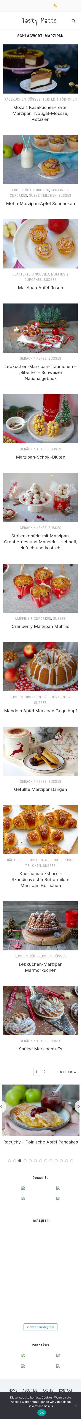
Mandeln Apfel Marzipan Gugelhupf (40, 710)
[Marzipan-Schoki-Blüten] (40, 397)
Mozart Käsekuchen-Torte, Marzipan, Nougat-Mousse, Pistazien (40, 113)
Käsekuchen (15, 99)
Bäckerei (15, 860)
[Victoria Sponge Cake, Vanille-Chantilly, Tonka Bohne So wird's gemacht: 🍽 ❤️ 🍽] (63, 1307)
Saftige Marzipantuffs (40, 1048)
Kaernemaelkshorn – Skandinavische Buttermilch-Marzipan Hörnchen (40, 879)
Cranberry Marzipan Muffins (40, 626)
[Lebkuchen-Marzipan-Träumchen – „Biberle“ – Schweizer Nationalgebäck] (40, 306)
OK (42, 1412)
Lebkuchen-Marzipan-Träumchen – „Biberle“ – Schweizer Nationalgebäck (40, 372)
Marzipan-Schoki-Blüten (40, 457)
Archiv (48, 1390)
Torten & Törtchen (60, 99)
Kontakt (66, 1390)
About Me (29, 1390)
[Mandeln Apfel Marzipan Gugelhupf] (40, 645)
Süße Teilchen (43, 196)
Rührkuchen (60, 697)
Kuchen (16, 697)
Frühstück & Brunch (30, 190)
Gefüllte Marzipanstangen (40, 789)
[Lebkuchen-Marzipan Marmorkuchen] (40, 904)
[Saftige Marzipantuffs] (40, 989)
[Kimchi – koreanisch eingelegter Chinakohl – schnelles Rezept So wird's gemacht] (40, 1239)
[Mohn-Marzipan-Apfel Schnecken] (40, 138)
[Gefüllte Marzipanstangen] (40, 729)
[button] (40, 69)
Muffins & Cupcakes (33, 619)
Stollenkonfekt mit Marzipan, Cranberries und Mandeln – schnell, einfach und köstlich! (40, 541)
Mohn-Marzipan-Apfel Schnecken (40, 203)
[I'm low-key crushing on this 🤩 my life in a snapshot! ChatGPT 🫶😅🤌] (40, 1262)
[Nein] (75, 1405)
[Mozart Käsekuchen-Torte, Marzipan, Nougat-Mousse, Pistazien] (40, 47)
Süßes (34, 99)
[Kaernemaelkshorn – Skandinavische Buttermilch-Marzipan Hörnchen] (40, 808)
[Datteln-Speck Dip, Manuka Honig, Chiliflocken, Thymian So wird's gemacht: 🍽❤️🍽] (63, 1284)
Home (13, 1390)
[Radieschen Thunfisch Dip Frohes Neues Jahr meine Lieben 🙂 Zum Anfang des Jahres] (63, 1262)
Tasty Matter (40, 20)
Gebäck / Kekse (33, 358)
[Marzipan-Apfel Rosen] (40, 222)
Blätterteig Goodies (30, 274)
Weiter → (68, 1072)
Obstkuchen (36, 697)
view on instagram (40, 1327)
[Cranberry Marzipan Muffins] (40, 566)
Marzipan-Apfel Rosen (40, 287)
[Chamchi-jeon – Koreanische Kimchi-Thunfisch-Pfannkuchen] (40, 1087)
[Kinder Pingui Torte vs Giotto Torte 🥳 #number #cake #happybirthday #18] (17, 1307)
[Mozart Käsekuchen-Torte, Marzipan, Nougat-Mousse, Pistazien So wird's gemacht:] (40, 1307)
